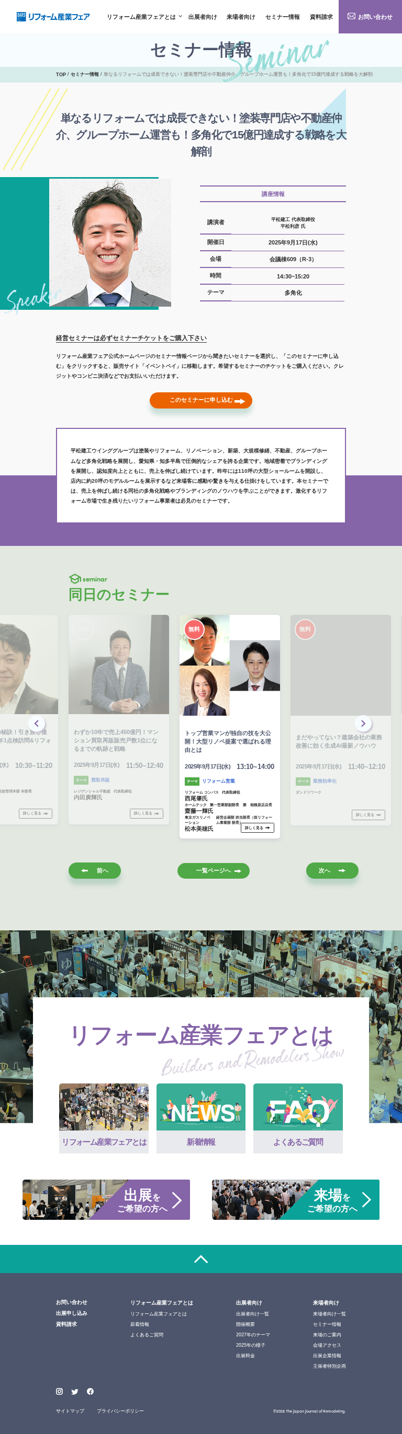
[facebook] (90, 1391)
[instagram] (59, 1391)
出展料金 (245, 1355)
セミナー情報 (282, 17)
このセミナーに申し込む (201, 400)
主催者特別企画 (329, 1366)
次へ (324, 870)
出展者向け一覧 (252, 1313)
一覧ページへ (213, 870)
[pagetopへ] (201, 1259)
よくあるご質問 (146, 1334)
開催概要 (245, 1324)
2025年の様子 (250, 1345)
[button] (364, 725)
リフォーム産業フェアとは (141, 17)
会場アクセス (327, 1345)
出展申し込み (71, 1313)
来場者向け (241, 17)
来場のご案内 (327, 1334)
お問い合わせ (375, 17)
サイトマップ (70, 1411)
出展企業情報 (327, 1355)
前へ (102, 870)
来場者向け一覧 (329, 1313)
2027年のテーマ (253, 1334)
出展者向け (202, 17)
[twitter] (74, 1392)
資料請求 (321, 17)
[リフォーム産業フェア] (53, 16)
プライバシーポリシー (120, 1411)
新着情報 (139, 1324)
